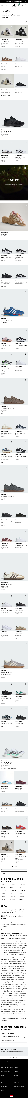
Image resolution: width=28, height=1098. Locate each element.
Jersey (3, 899)
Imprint (3, 1090)
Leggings (12, 884)
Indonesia (16, 1095)
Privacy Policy (4, 1086)
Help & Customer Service (7, 1067)
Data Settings (17, 1082)
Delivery (16, 1071)
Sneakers (21, 896)
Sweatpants (13, 890)
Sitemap (16, 1075)
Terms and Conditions (19, 1086)
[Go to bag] (25, 5)
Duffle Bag (22, 884)
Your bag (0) (19, 1061)
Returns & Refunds (5, 1071)
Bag (11, 893)
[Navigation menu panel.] (2, 5)
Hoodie (3, 896)
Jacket (3, 893)
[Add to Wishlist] (11, 27)
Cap (20, 887)
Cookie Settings (5, 1082)
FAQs (2, 1075)
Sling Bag (12, 899)
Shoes (20, 893)
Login (7, 1061)
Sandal (21, 899)
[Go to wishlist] (6, 5)
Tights (11, 887)
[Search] (22, 5)
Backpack (12, 896)
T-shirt (3, 887)
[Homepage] (14, 6)
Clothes (3, 884)
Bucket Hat (22, 890)
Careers (16, 1067)
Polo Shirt (3, 890)
